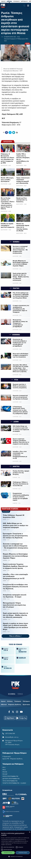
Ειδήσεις (10, 701)
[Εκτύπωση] (17, 132)
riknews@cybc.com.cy (11, 737)
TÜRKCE (20, 694)
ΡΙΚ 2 (4, 769)
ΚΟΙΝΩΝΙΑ (16, 242)
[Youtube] (21, 712)
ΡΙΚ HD (4, 772)
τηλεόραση (16, 1)
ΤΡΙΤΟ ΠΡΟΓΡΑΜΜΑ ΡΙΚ (9, 781)
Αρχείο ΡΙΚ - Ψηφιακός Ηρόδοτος (12, 759)
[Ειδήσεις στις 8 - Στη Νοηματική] (22, 650)
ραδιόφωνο (24, 1)
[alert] (15, 845)
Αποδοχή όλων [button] (8, 852)
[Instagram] (17, 712)
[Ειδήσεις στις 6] (8, 659)
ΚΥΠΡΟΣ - (5, 519)
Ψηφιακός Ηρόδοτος (14, 704)
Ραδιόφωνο (26, 701)
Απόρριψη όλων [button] (23, 852)
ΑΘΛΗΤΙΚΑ (16, 466)
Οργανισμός (26, 704)
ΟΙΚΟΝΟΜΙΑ (16, 335)
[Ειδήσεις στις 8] (8, 650)
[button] (2, 847)
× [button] (29, 832)
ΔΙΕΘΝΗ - (5, 529)
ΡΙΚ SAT (4, 774)
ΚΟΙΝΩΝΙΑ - (5, 550)
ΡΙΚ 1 (4, 767)
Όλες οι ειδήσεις (15, 636)
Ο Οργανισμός (6, 756)
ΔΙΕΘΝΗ (27, 43)
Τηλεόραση (17, 701)
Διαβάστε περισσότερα (6, 844)
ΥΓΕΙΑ (16, 380)
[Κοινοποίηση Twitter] (10, 132)
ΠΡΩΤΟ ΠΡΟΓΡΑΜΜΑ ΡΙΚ (10, 776)
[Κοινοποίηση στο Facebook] (6, 132)
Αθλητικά (4, 704)
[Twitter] (13, 712)
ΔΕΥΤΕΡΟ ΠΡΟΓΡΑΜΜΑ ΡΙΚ (11, 778)
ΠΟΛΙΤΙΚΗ (16, 288)
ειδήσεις (9, 1)
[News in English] (8, 668)
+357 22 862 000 (10, 733)
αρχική (3, 1)
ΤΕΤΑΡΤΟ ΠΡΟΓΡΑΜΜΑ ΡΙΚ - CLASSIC (14, 783)
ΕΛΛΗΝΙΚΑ (11, 694)
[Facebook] (9, 712)
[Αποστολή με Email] (13, 132)
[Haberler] (22, 659)
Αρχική (3, 701)
